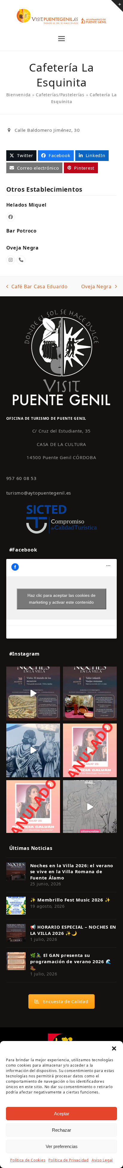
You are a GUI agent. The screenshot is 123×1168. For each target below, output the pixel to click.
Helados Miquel (26, 205)
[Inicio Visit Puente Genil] (61, 356)
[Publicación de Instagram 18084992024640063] (90, 750)
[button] (114, 1048)
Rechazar (61, 1130)
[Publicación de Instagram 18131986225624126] (90, 807)
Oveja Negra (22, 247)
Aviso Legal (102, 1160)
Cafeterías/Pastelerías (60, 94)
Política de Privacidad (68, 1160)
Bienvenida (18, 94)
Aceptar (61, 1113)
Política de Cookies (27, 1160)
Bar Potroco (21, 230)
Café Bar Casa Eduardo (37, 286)
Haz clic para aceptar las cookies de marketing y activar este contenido (61, 599)
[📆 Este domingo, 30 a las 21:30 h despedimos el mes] (33, 693)
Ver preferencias (62, 1146)
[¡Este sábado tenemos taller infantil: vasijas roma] (90, 693)
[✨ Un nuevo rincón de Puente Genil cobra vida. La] (33, 750)
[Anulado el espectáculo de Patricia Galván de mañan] (33, 807)
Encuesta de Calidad (65, 1001)
